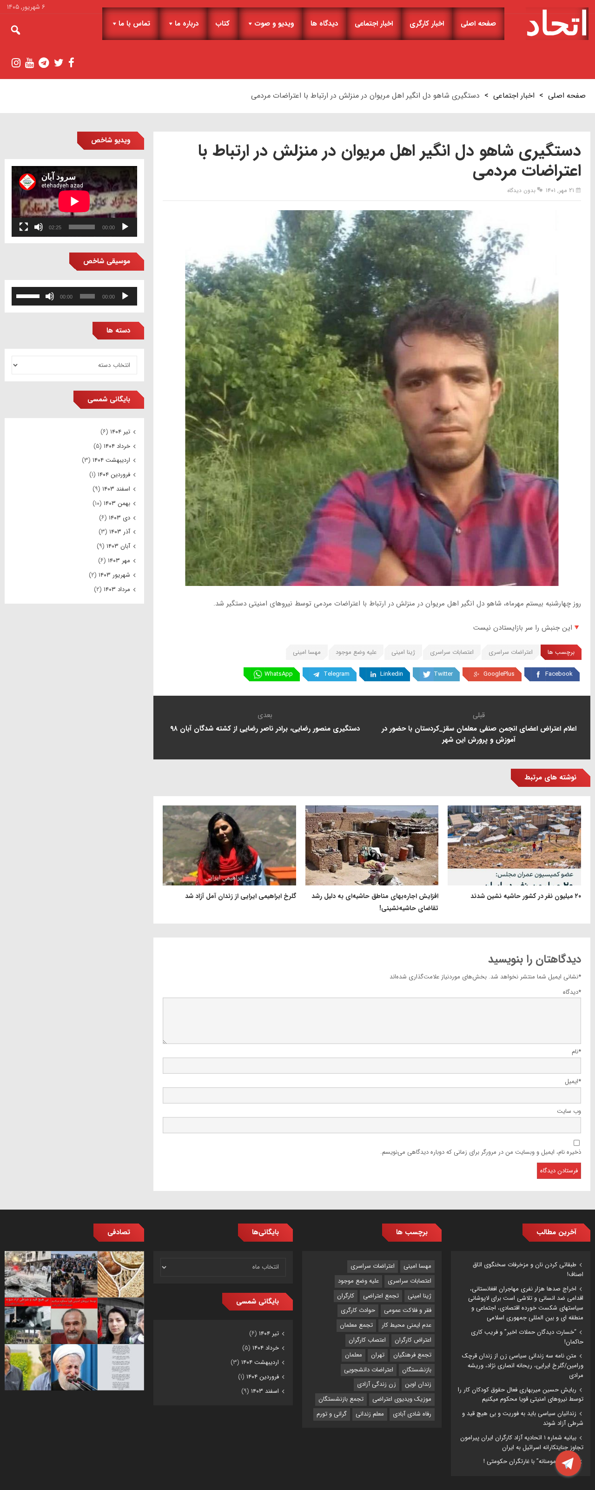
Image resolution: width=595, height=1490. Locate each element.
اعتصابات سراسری (452, 652)
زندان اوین (418, 1384)
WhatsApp (278, 674)
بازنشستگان (416, 1370)
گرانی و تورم (332, 1414)
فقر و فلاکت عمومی (407, 1310)
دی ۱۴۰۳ (119, 518)
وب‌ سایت (569, 1111)
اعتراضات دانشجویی (368, 1370)
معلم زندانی (370, 1414)
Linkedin (391, 674)
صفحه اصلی (478, 23)
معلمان (353, 1355)
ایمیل (573, 1081)
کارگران (345, 1296)
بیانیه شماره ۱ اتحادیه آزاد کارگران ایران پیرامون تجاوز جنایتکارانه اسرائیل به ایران (521, 1442)
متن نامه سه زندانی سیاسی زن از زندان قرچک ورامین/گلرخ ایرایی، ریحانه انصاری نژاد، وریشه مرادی (522, 1365)
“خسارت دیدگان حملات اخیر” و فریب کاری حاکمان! (527, 1337)
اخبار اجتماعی (374, 23)
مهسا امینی (307, 652)
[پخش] (125, 227)
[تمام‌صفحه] (23, 227)
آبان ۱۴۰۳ (118, 546)
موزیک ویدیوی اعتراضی (401, 1399)
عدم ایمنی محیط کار (406, 1325)
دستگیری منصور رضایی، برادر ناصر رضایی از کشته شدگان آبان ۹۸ (265, 728)
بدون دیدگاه (521, 190)
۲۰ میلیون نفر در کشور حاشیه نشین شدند (525, 896)
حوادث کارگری (358, 1310)
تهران (377, 1355)
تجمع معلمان (356, 1325)
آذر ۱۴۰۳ (119, 532)
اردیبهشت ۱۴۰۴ (111, 460)
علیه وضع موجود (356, 652)
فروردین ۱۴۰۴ (114, 474)
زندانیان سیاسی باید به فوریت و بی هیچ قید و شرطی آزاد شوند (522, 1418)
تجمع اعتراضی (381, 1296)
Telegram (337, 674)
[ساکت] (38, 227)
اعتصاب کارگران (367, 1340)
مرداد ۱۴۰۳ (117, 589)
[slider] (29, 295)
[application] (74, 201)
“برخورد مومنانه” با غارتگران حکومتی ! (529, 1461)
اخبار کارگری (427, 23)
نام (576, 1052)
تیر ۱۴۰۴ (120, 432)
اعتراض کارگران (413, 1340)
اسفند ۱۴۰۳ (116, 489)
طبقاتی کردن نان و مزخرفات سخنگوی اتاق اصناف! (528, 1269)
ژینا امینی (403, 652)
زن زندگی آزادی (376, 1384)
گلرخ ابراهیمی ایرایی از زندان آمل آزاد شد (240, 896)
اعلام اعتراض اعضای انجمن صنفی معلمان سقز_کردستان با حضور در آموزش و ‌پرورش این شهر (479, 734)
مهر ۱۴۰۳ (119, 560)
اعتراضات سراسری (511, 652)
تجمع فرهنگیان (412, 1355)
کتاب (222, 23)
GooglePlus (499, 674)
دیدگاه (572, 992)
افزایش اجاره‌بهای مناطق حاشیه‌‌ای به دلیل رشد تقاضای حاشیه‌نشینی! (374, 902)
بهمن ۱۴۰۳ (117, 503)
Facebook (559, 674)
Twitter (443, 674)
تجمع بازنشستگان (341, 1399)
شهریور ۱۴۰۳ (114, 575)
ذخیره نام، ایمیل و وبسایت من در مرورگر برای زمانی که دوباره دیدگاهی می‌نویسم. (480, 1152)
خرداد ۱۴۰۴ (117, 446)
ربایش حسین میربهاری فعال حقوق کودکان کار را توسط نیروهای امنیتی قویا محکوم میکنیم (520, 1394)
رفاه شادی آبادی (412, 1414)
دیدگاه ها (324, 23)
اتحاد (557, 23)
